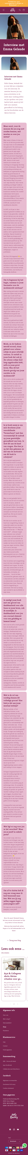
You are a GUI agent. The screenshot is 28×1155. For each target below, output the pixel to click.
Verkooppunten (7, 1050)
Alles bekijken (5, 952)
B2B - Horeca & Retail (9, 1061)
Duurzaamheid (7, 1023)
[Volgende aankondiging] (25, 3)
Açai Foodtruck (7, 1065)
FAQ (4, 1042)
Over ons (5, 1015)
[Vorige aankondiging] (3, 3)
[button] (4, 10)
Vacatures (6, 1030)
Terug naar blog (15, 940)
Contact (5, 1046)
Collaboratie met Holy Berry (11, 1069)
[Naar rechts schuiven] (17, 1004)
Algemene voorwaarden (10, 1080)
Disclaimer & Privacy (9, 1084)
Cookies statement (8, 1088)
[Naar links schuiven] (10, 1004)
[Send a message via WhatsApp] (24, 1145)
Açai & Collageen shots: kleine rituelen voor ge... (13, 976)
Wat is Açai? (6, 1019)
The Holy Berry (16, 1153)
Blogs (4, 1027)
